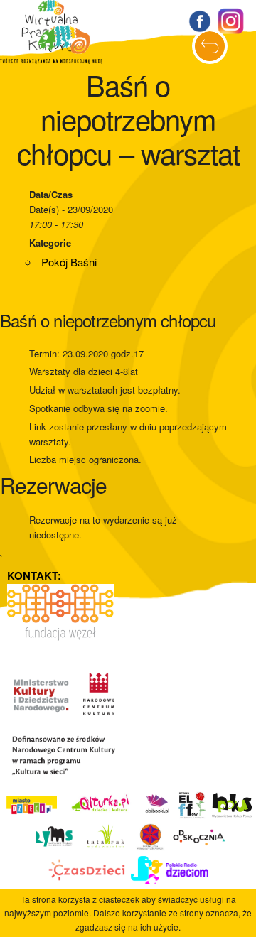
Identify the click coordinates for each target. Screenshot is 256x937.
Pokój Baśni (69, 261)
